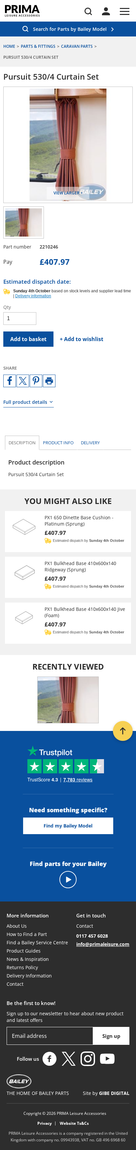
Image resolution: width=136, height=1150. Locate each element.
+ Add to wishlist (81, 339)
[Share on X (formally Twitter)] (23, 381)
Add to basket (28, 339)
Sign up (111, 1036)
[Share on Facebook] (9, 381)
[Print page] (49, 381)
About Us (17, 926)
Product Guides (24, 951)
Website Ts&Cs (74, 1123)
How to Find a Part (27, 934)
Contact (15, 984)
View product (68, 531)
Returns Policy (22, 967)
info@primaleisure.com (102, 944)
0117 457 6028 (92, 936)
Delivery (90, 443)
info (58, 443)
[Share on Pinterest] (36, 381)
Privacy (44, 1123)
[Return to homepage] (22, 11)
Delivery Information (29, 975)
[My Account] (106, 11)
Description (22, 443)
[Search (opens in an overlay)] (88, 11)
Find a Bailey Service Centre (37, 942)
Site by (106, 1093)
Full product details (25, 402)
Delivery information (33, 296)
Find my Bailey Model (68, 826)
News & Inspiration (28, 959)
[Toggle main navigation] (124, 11)
